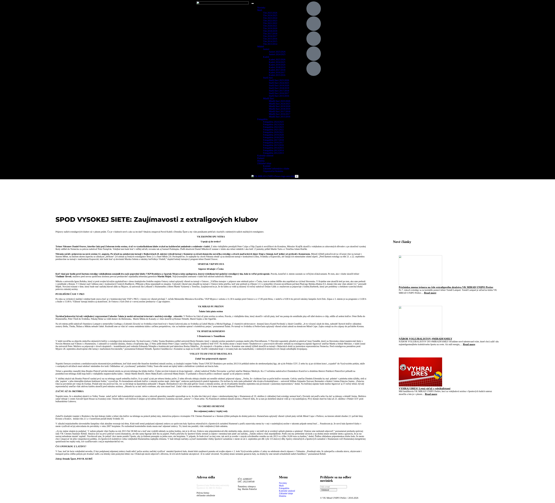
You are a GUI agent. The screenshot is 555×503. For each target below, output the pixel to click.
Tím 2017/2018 (270, 33)
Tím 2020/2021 (270, 26)
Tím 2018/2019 (270, 31)
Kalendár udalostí (265, 155)
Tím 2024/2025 (270, 15)
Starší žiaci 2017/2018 (279, 90)
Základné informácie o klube (276, 168)
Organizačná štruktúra (273, 171)
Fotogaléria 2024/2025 (273, 122)
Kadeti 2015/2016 (277, 75)
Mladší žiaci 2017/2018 (279, 111)
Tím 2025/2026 (270, 13)
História (260, 161)
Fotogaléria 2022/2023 (273, 127)
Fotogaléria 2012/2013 (273, 153)
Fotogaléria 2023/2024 (273, 124)
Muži (259, 10)
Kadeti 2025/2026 (277, 59)
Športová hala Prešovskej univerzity (213, 485)
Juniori (266, 49)
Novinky (261, 7)
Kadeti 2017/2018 (277, 70)
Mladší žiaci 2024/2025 (279, 103)
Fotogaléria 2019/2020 (273, 135)
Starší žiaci (268, 77)
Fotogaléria (262, 119)
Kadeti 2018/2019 (277, 67)
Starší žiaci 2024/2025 (279, 83)
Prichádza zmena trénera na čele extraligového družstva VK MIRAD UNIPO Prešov (446, 287)
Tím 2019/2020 (270, 28)
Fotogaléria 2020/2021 (273, 132)
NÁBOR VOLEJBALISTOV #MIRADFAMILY (425, 338)
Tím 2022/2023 (270, 20)
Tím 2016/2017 (270, 36)
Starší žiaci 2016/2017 (279, 93)
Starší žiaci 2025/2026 (279, 80)
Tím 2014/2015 (270, 41)
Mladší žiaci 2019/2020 (279, 106)
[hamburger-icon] (252, 3)
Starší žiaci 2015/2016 (279, 96)
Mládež (260, 46)
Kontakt (266, 166)
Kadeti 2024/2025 (277, 62)
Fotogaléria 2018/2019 (273, 137)
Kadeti (266, 57)
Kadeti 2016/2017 (277, 72)
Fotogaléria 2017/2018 (273, 140)
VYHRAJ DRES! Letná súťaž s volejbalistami (424, 388)
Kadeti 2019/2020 (277, 64)
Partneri (260, 158)
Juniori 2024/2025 (277, 54)
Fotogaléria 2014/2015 (273, 148)
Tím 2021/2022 (270, 23)
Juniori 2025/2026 (277, 51)
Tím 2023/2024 (270, 18)
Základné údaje (264, 163)
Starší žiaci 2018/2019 (279, 88)
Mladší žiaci (268, 98)
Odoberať (325, 490)
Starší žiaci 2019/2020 (279, 85)
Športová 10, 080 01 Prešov (209, 488)
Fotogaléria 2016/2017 (273, 142)
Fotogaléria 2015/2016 (273, 145)
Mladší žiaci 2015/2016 (279, 116)
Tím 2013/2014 (270, 44)
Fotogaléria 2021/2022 (273, 129)
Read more (430, 292)
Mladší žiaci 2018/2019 (279, 109)
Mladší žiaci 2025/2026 (279, 101)
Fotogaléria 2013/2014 (273, 150)
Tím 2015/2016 (270, 39)
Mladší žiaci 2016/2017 (279, 114)
